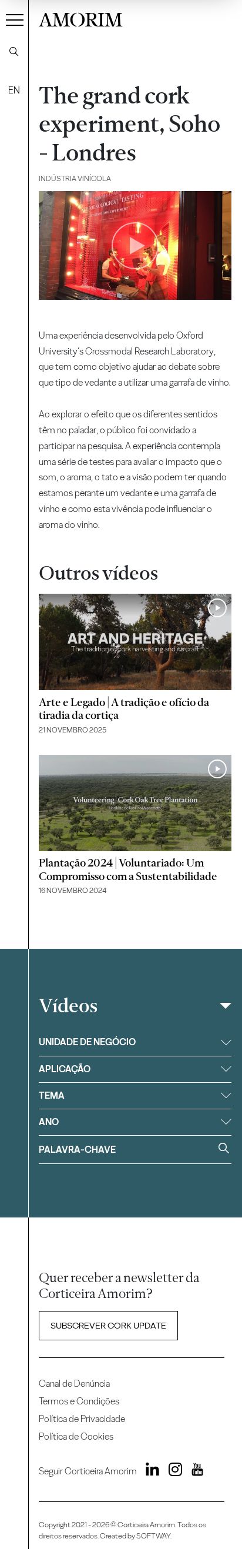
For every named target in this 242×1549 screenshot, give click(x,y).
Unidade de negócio (87, 1042)
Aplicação (64, 1069)
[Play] (135, 245)
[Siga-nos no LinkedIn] (149, 1471)
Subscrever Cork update (108, 1325)
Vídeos (68, 1005)
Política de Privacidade (82, 1418)
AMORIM (81, 18)
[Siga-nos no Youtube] (193, 1471)
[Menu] (14, 19)
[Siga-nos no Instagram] (171, 1471)
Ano (49, 1122)
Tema (52, 1095)
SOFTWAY (153, 1535)
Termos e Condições (79, 1401)
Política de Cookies (76, 1436)
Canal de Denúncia (74, 1383)
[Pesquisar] (14, 52)
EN (14, 90)
